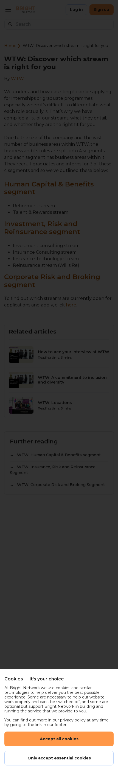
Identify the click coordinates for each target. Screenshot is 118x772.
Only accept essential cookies (59, 758)
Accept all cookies (59, 738)
